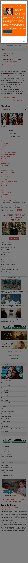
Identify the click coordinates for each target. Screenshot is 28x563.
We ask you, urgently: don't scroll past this (13, 6)
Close (24, 41)
